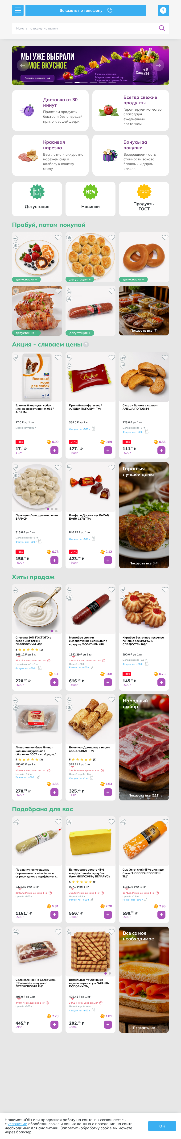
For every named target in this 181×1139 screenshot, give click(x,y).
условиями (17, 1123)
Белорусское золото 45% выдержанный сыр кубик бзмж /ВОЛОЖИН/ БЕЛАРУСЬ (89, 873)
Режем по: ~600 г (26, 777)
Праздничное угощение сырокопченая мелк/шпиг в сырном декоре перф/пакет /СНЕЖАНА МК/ (36, 873)
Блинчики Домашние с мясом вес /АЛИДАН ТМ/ (89, 749)
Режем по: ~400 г (79, 667)
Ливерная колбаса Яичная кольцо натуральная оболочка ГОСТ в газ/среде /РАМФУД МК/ (36, 751)
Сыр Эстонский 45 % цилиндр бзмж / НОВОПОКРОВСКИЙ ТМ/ (143, 873)
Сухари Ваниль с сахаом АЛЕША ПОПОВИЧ (140, 407)
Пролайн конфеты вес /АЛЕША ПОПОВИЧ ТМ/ (85, 407)
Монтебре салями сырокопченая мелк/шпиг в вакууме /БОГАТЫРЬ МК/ (88, 641)
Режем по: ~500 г (133, 899)
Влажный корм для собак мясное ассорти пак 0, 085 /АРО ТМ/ (35, 409)
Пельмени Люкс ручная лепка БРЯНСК (37, 517)
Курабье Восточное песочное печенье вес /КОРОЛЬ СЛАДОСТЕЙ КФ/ (143, 641)
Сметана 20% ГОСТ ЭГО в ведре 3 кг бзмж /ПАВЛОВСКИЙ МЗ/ (33, 641)
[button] (23, 65)
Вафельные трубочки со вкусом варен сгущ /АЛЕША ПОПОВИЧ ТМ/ (89, 983)
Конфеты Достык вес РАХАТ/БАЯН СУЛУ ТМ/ (89, 517)
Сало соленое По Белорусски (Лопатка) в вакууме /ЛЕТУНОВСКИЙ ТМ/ (36, 983)
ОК (162, 1126)
